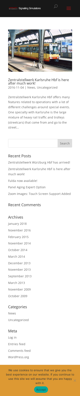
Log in (12, 337)
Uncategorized (47, 87)
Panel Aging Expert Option (27, 187)
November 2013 (19, 269)
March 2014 (16, 256)
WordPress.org (18, 357)
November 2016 (19, 230)
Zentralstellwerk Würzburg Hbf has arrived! (39, 162)
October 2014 (17, 250)
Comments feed (19, 351)
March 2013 (16, 283)
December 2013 (19, 263)
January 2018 (17, 224)
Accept (41, 389)
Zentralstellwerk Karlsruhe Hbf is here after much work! (38, 81)
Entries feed (16, 344)
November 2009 (19, 289)
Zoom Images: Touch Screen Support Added (39, 194)
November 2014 (19, 243)
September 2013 (20, 276)
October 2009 (17, 296)
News (31, 87)
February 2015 (18, 237)
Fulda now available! (22, 181)
